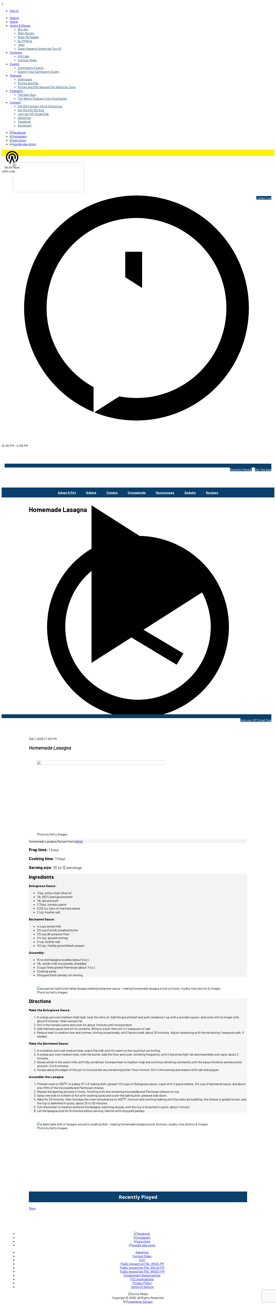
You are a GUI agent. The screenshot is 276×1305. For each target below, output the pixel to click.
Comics (112, 492)
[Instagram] (18, 136)
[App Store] (18, 140)
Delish (79, 841)
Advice (91, 492)
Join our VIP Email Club (255, 720)
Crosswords (137, 492)
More (32, 1208)
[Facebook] (18, 132)
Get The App (263, 469)
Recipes (212, 492)
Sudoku (190, 492)
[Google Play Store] (23, 144)
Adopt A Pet (67, 492)
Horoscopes (165, 492)
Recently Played (241, 469)
